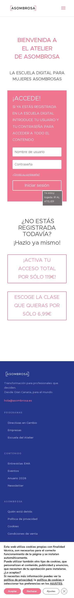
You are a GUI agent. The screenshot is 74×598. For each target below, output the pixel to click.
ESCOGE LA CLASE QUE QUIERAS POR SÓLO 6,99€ (37, 306)
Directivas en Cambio (22, 422)
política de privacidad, (18, 580)
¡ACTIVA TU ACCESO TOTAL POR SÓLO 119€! (37, 269)
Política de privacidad (22, 518)
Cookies (13, 526)
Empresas (14, 430)
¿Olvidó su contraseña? (26, 174)
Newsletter (15, 485)
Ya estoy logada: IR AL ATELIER (52, 197)
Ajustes (51, 591)
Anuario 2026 (17, 478)
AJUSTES (56, 584)
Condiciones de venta (23, 533)
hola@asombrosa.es (18, 400)
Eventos (13, 470)
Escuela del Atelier (21, 437)
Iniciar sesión (37, 185)
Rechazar (32, 591)
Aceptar (12, 591)
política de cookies (49, 580)
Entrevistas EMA (19, 463)
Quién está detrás (20, 511)
